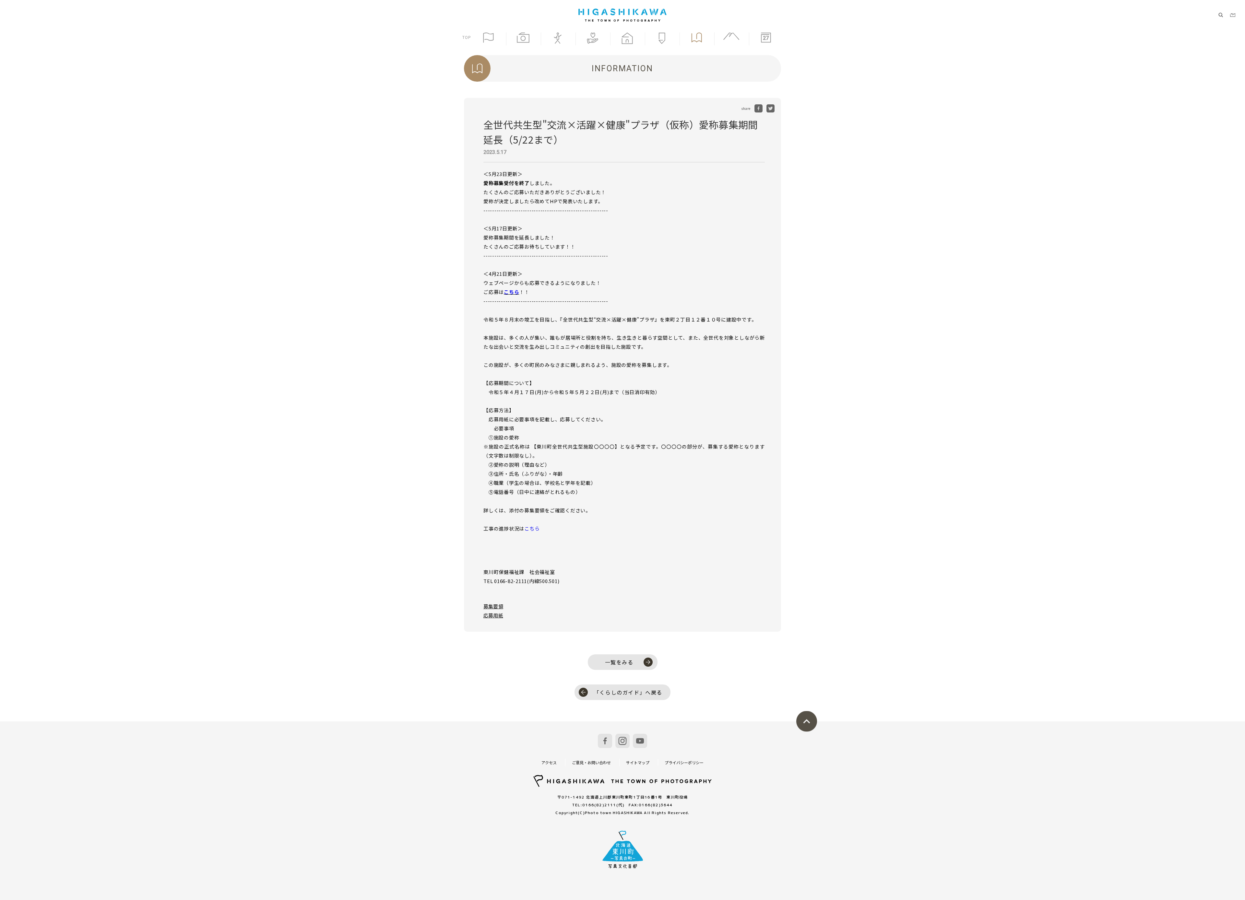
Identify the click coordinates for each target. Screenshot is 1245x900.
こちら (511, 291)
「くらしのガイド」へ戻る (628, 692)
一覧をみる (619, 662)
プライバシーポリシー (684, 762)
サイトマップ (637, 762)
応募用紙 (493, 615)
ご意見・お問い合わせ (591, 762)
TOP (466, 37)
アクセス (549, 762)
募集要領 (493, 606)
